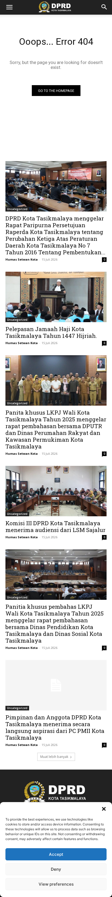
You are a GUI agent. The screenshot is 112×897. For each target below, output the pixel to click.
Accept (56, 854)
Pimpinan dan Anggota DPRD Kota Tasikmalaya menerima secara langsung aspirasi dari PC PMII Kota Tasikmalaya (54, 727)
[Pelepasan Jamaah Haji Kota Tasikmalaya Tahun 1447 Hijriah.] (56, 297)
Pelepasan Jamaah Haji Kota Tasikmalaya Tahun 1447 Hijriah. (51, 332)
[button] (104, 809)
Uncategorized (17, 209)
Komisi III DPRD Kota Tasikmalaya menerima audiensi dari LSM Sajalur (55, 526)
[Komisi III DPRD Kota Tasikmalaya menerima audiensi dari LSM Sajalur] (56, 491)
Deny (56, 869)
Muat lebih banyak (54, 756)
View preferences (56, 884)
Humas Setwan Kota (21, 259)
